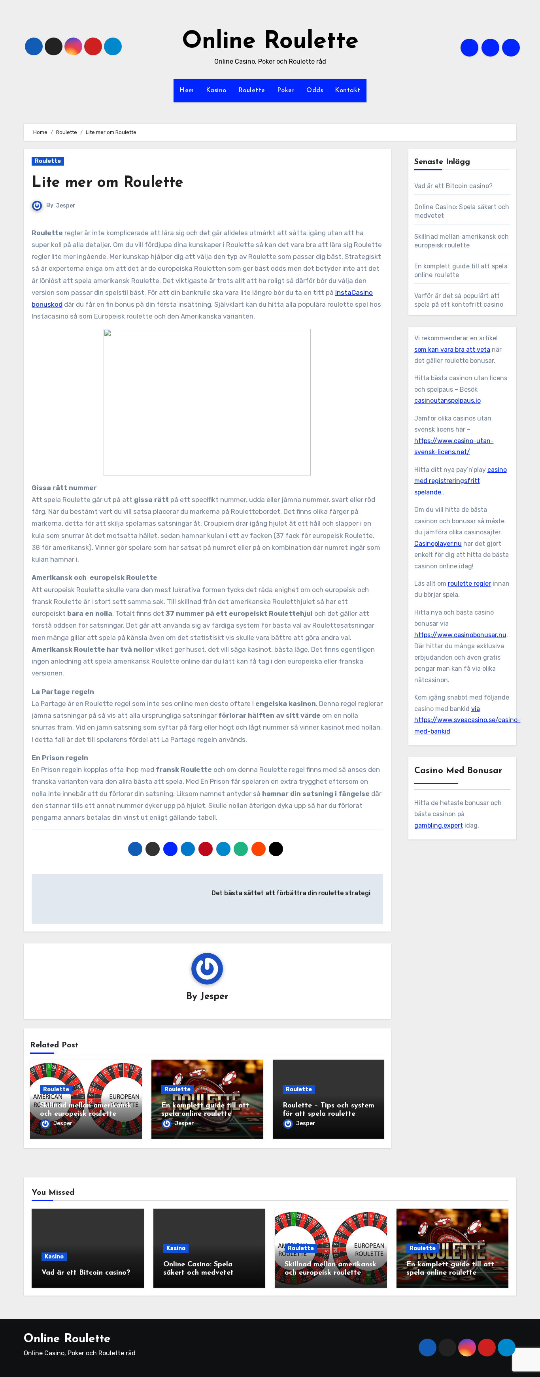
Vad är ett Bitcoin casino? (453, 186)
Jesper (66, 205)
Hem (186, 90)
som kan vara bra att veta (452, 349)
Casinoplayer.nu (438, 543)
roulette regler (469, 583)
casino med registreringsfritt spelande (460, 481)
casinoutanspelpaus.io (447, 400)
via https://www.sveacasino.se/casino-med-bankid (467, 720)
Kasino (216, 90)
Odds (314, 90)
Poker (286, 90)
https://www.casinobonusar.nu (460, 635)
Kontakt (348, 90)
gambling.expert (438, 825)
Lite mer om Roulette (107, 183)
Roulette (251, 90)
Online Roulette (270, 42)
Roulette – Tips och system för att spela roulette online (328, 1114)
